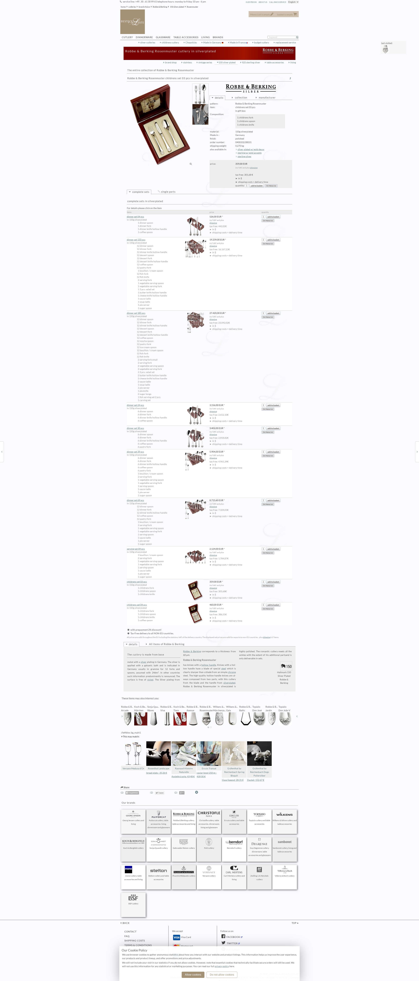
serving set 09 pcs (136, 549)
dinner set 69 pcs (135, 500)
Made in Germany (212, 42)
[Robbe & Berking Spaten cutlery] (417, 451)
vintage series (205, 62)
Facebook (233, 937)
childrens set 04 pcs (137, 604)
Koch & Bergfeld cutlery (133, 848)
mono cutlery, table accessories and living (133, 878)
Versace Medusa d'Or (133, 768)
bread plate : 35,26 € (156, 773)
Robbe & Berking (160, 7)
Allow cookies (193, 974)
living (293, 62)
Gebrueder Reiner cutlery (184, 848)
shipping (253, 167)
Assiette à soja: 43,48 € (183, 776)
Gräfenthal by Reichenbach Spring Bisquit (234, 772)
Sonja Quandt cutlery (159, 848)
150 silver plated (177, 7)
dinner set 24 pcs (135, 405)
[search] (298, 37)
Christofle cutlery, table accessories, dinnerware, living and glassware (209, 824)
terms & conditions (138, 945)
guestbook (251, 2)
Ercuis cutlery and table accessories (234, 822)
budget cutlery (261, 42)
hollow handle (208, 665)
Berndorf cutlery (234, 848)
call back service (277, 2)
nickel (150, 679)
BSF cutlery (133, 903)
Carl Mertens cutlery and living (234, 878)
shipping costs (134, 940)
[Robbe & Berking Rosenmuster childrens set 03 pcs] (160, 125)
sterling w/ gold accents (250, 153)
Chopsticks (191, 42)
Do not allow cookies (222, 974)
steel (223, 668)
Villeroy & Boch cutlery (284, 876)
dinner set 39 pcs (135, 451)
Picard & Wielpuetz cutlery (184, 876)
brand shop (171, 62)
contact (130, 931)
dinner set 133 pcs (136, 239)
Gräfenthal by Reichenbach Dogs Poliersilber (259, 772)
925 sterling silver (251, 62)
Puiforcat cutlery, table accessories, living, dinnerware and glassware (158, 824)
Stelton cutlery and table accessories (158, 878)
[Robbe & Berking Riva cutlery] (2, 451)
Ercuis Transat (209, 768)
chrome (232, 672)
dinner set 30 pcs (135, 428)
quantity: (240, 185)
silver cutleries (147, 42)
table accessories (275, 62)
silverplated (229, 682)
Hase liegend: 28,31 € (233, 780)
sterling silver (244, 156)
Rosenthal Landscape (158, 768)
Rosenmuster (192, 7)
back (126, 923)
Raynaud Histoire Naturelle (184, 770)
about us (263, 2)
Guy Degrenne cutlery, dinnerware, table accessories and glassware (259, 851)
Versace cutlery (209, 876)
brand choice (144, 7)
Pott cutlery (209, 848)
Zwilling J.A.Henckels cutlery (259, 878)
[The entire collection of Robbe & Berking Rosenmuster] (290, 78)
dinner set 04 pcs (135, 216)
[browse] (122, 716)
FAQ (126, 936)
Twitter (232, 943)
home (123, 7)
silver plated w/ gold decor (251, 149)
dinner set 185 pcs (136, 313)
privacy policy (222, 966)
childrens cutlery (170, 42)
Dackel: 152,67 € (255, 780)
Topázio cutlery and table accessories (259, 822)
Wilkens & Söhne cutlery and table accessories (285, 822)
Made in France (238, 42)
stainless (187, 62)
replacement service (285, 42)
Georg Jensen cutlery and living (133, 822)
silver (143, 662)
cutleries (132, 7)
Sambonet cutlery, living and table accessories (285, 850)
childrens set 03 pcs (137, 581)
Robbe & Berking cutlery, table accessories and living (183, 822)
